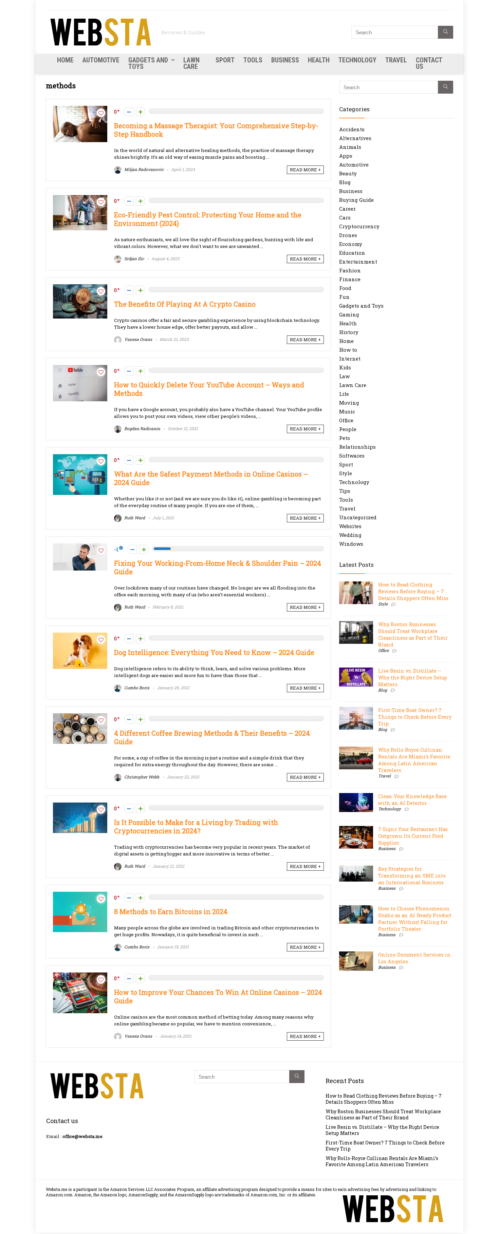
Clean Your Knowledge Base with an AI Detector (412, 799)
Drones (348, 235)
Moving (349, 402)
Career (347, 208)
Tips (344, 490)
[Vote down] (128, 111)
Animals (350, 146)
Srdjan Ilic (133, 258)
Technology (357, 60)
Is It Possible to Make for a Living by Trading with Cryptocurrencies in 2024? (196, 826)
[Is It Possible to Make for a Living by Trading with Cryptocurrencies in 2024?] (80, 806)
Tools (252, 60)
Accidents (352, 129)
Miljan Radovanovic (143, 169)
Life (344, 393)
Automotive (100, 60)
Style (345, 473)
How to (348, 349)
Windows (351, 543)
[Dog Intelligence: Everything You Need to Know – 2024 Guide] (80, 636)
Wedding (350, 535)
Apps (345, 155)
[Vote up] (140, 111)
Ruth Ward (134, 517)
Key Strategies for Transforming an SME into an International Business (412, 876)
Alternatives (355, 138)
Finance (350, 279)
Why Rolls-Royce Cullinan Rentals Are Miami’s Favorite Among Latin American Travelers (414, 760)
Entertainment (358, 261)
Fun (344, 296)
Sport (225, 60)
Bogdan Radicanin (141, 428)
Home (65, 60)
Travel (396, 60)
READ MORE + (305, 170)
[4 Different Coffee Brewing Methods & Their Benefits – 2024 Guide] (80, 716)
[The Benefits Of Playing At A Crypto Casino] (80, 287)
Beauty (348, 173)
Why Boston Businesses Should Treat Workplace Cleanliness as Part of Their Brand (413, 634)
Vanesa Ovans (137, 339)
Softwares (352, 455)
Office (346, 420)
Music (347, 411)
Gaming (349, 314)
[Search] (445, 32)
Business (285, 60)
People (347, 429)
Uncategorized (357, 517)
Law (344, 376)
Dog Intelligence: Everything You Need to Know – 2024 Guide (214, 652)
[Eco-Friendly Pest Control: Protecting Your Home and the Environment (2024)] (80, 198)
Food (345, 288)
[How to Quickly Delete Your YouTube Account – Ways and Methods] (80, 368)
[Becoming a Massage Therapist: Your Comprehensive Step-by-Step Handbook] (80, 109)
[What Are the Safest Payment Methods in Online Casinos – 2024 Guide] (80, 457)
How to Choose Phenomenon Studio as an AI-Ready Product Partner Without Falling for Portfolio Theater (414, 918)
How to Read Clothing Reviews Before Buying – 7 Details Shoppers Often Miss (413, 591)
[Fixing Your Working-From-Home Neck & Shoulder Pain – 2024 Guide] (80, 546)
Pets (344, 438)
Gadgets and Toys (148, 63)
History (348, 332)
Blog (345, 182)
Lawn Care (191, 63)
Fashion (350, 270)
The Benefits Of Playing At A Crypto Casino (185, 304)
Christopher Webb (141, 776)
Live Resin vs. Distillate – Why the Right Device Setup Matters (412, 678)
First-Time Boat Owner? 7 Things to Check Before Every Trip (414, 717)
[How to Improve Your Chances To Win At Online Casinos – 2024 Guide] (80, 975)
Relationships (357, 446)
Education (352, 252)
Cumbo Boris (136, 687)
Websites (350, 526)
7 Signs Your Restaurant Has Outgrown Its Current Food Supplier (413, 836)
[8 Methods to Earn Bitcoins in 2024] (80, 895)
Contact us (429, 63)
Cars (345, 217)
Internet (350, 358)
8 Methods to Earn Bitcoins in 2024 (170, 911)
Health (319, 60)
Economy (350, 243)
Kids (345, 367)
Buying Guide (356, 199)
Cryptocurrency (359, 226)
